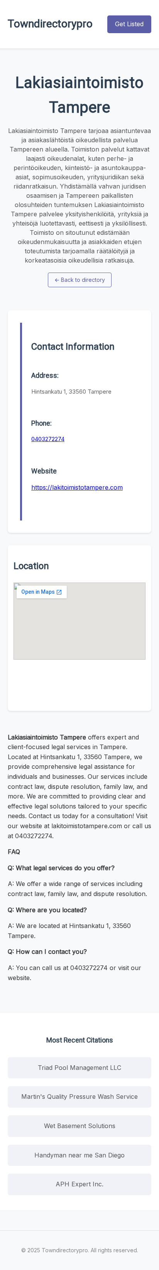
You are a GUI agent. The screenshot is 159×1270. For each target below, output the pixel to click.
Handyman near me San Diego (79, 1155)
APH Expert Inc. (79, 1184)
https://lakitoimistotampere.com (77, 487)
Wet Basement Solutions (79, 1126)
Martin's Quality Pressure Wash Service (79, 1096)
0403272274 (47, 439)
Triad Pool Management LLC (79, 1067)
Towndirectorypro (50, 23)
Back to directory (79, 279)
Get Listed (129, 24)
